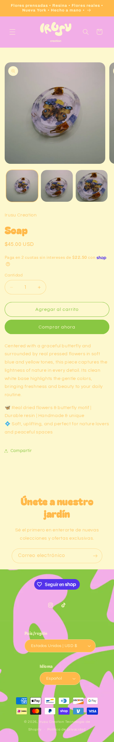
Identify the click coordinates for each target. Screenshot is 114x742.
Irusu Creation (51, 721)
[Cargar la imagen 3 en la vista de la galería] (92, 186)
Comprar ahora (57, 327)
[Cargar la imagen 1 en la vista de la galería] (22, 186)
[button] (12, 32)
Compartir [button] (21, 450)
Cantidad (14, 275)
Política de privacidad (66, 729)
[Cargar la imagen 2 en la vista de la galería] (57, 186)
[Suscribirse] (95, 555)
